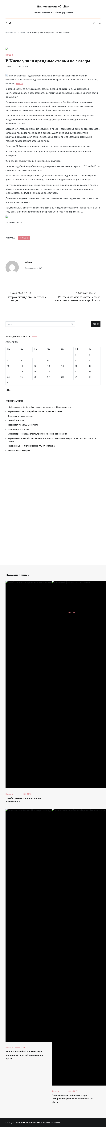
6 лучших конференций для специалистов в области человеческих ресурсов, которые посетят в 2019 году (52, 440)
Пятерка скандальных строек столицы (26, 297)
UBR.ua (19, 83)
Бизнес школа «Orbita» (53, 6)
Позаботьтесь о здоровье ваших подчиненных (23, 800)
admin (8, 67)
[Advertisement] (53, 479)
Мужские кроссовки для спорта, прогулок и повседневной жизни (37, 434)
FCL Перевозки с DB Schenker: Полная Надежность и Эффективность (39, 407)
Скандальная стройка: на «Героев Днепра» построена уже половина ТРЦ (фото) (73, 1098)
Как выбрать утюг (16, 420)
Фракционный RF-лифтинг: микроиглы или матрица (31, 446)
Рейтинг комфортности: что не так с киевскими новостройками (77, 297)
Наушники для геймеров (19, 450)
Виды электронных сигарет (20, 416)
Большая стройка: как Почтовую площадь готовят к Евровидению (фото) (24, 1055)
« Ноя (8, 390)
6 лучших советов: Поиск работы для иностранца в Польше (35, 411)
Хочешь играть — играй (18, 429)
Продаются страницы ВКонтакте (23, 425)
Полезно (9, 55)
